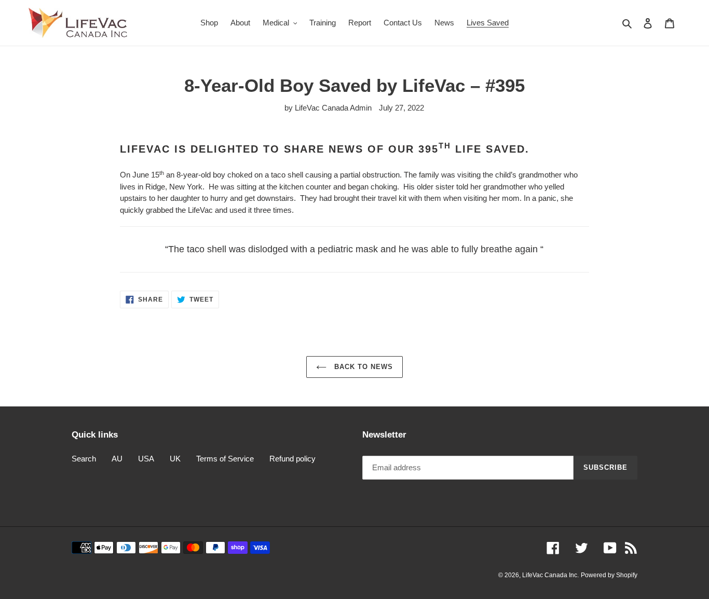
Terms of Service (225, 458)
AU (117, 458)
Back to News (362, 367)
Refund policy (292, 458)
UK (175, 458)
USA (146, 458)
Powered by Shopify (609, 575)
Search (84, 458)
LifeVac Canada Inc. (550, 575)
